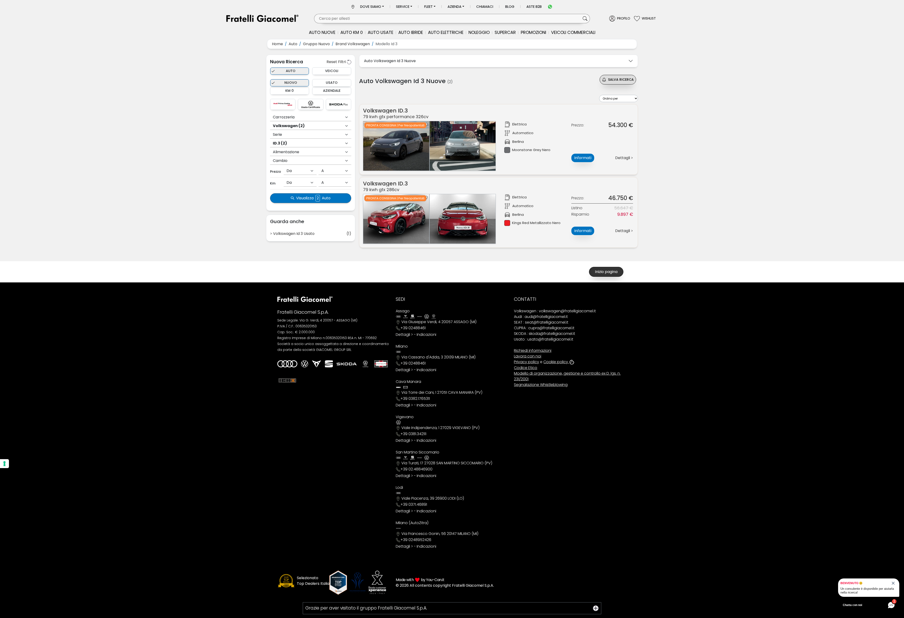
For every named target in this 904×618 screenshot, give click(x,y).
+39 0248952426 (415, 539)
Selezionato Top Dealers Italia (313, 580)
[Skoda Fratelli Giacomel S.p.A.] (347, 364)
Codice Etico (525, 367)
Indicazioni (426, 334)
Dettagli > (404, 334)
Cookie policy (556, 362)
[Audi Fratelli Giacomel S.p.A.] (287, 363)
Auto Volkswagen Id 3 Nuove (390, 61)
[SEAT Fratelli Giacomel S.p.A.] (329, 363)
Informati (582, 158)
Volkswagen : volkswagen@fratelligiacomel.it (555, 311)
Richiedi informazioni (532, 350)
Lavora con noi (527, 356)
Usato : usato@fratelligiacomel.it (543, 339)
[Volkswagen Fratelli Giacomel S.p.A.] (304, 363)
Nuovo (290, 82)
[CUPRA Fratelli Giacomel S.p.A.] (316, 363)
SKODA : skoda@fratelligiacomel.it (544, 333)
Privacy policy (526, 362)
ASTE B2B (534, 6)
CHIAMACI (484, 6)
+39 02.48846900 (416, 469)
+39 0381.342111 (413, 434)
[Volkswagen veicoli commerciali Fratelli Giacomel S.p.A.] (365, 363)
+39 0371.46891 (413, 504)
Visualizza (313, 198)
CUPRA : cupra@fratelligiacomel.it (544, 328)
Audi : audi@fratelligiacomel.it (541, 316)
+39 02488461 (413, 328)
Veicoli (331, 70)
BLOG (509, 6)
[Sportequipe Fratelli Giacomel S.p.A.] (381, 363)
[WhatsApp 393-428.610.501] (550, 6)
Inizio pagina (606, 271)
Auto (290, 70)
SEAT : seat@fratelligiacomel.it (541, 322)
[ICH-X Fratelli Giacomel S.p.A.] (287, 380)
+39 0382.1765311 (415, 398)
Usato (332, 82)
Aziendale (332, 90)
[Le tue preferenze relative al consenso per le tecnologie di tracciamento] (4, 463)
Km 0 (289, 90)
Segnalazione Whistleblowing (541, 384)
